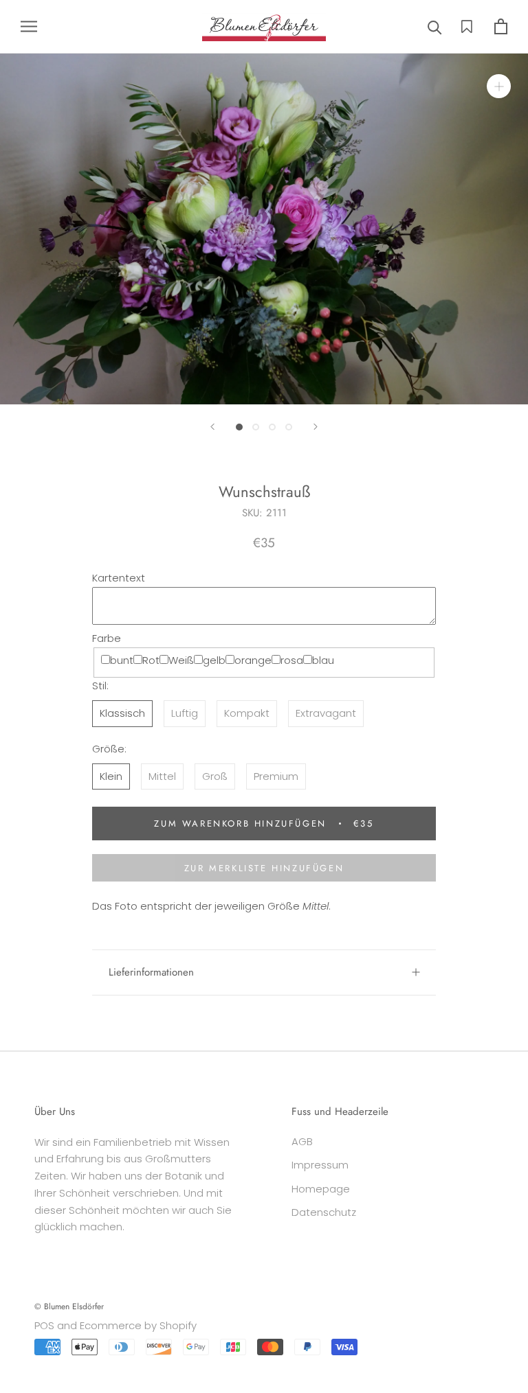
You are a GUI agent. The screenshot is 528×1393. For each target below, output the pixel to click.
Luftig (184, 713)
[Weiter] (316, 427)
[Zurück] (212, 427)
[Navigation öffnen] (29, 26)
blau (323, 660)
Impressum (320, 1165)
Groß (215, 776)
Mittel (162, 776)
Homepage (321, 1189)
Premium (276, 776)
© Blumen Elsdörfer (69, 1306)
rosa (291, 660)
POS (44, 1325)
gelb (214, 660)
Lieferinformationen (151, 972)
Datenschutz (324, 1212)
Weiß (181, 660)
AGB (302, 1141)
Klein (111, 776)
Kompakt (247, 713)
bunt (121, 660)
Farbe (106, 638)
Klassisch (122, 713)
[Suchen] (435, 26)
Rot (151, 660)
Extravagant (326, 713)
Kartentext (118, 578)
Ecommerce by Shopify (138, 1325)
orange (253, 660)
